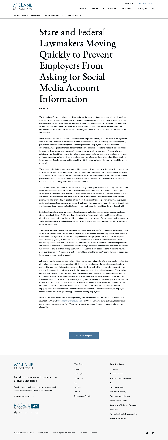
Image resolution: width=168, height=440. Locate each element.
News (76, 383)
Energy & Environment (118, 400)
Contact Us (130, 3)
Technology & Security (82, 396)
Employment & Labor (118, 387)
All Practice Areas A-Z (118, 418)
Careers (77, 392)
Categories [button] (35, 15)
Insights (77, 369)
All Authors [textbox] (72, 15)
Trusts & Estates (116, 374)
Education (114, 409)
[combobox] (55, 15)
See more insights (84, 335)
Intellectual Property (118, 392)
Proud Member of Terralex (29, 413)
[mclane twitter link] (147, 433)
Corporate (114, 369)
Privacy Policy (43, 433)
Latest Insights (21, 15)
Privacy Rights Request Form (64, 433)
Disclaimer (83, 433)
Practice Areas (117, 364)
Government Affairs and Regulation (123, 405)
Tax (111, 383)
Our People (78, 374)
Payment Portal (146, 3)
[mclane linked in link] (153, 433)
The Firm (78, 364)
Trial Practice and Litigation (120, 378)
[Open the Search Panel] (152, 8)
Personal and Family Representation (123, 414)
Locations (77, 387)
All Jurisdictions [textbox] (52, 15)
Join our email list (24, 396)
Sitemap (94, 433)
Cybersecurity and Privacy (120, 396)
